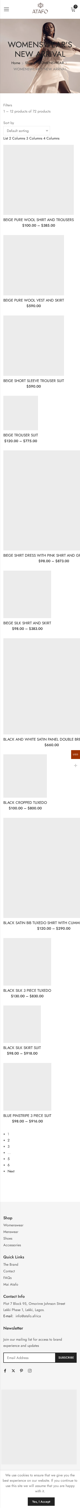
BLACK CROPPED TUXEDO (25, 802)
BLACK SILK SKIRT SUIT (22, 1047)
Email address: (29, 1358)
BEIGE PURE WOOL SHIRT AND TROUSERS (38, 219)
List (5, 138)
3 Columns (34, 138)
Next (11, 1171)
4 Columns (51, 138)
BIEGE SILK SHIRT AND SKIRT (27, 623)
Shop (29, 62)
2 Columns (17, 138)
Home (15, 62)
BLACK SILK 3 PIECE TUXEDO (27, 990)
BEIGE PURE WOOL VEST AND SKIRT (33, 300)
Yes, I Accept (41, 1501)
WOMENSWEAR (51, 62)
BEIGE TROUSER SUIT (20, 435)
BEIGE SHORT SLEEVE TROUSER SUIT (33, 380)
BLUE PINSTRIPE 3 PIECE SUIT (27, 1115)
